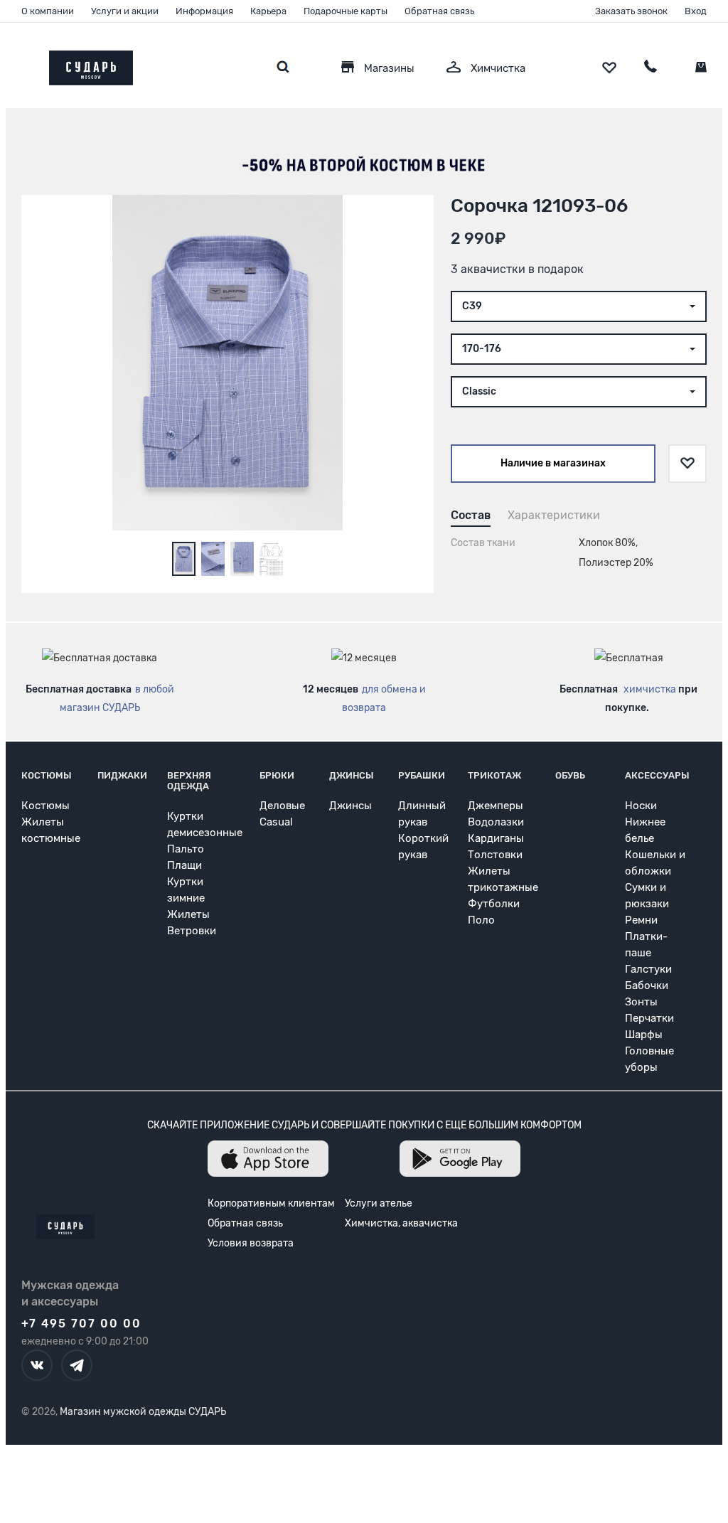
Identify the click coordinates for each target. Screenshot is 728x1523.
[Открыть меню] (21, 64)
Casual (276, 822)
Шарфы (644, 1034)
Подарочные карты (345, 11)
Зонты (641, 1001)
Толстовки (495, 854)
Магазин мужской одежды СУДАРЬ (143, 1412)
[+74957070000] (650, 68)
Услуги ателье (378, 1203)
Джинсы (351, 775)
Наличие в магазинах (553, 463)
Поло (481, 920)
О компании (47, 11)
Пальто (185, 849)
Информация (204, 11)
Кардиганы (496, 838)
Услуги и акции (125, 11)
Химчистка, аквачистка (401, 1223)
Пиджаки (122, 775)
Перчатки (649, 1018)
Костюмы (46, 775)
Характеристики (554, 515)
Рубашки (421, 775)
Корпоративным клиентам (271, 1203)
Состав (471, 515)
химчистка (649, 689)
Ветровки (191, 930)
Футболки (494, 903)
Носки (641, 805)
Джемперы (495, 805)
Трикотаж (494, 775)
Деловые (282, 805)
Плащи (184, 865)
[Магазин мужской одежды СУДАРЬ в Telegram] (76, 1365)
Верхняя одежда (189, 780)
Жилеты (188, 914)
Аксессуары (657, 775)
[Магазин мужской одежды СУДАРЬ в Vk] (37, 1365)
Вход (696, 11)
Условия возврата (251, 1243)
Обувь (570, 775)
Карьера (268, 11)
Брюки (276, 775)
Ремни (641, 920)
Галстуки (648, 969)
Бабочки (646, 985)
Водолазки (496, 822)
